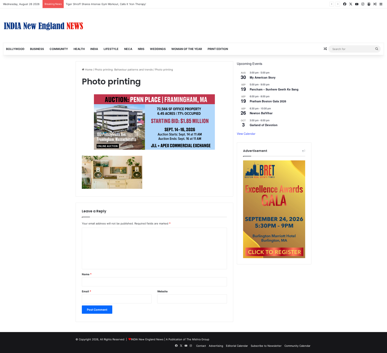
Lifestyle (111, 49)
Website (162, 291)
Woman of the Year (186, 49)
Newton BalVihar (261, 113)
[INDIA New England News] (43, 26)
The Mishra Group (197, 339)
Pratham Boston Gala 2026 (268, 101)
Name (87, 274)
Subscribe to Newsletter (266, 345)
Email (86, 291)
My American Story (263, 77)
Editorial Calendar (237, 345)
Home (88, 69)
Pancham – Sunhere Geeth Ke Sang (274, 89)
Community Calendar (297, 345)
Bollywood (15, 49)
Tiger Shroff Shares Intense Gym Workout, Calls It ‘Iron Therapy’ (106, 4)
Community (59, 49)
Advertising (216, 345)
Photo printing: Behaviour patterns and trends (124, 69)
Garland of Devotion (264, 125)
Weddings (158, 49)
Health (79, 49)
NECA (128, 49)
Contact (201, 345)
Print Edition (218, 49)
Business (37, 49)
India (94, 49)
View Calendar (246, 134)
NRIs (141, 49)
